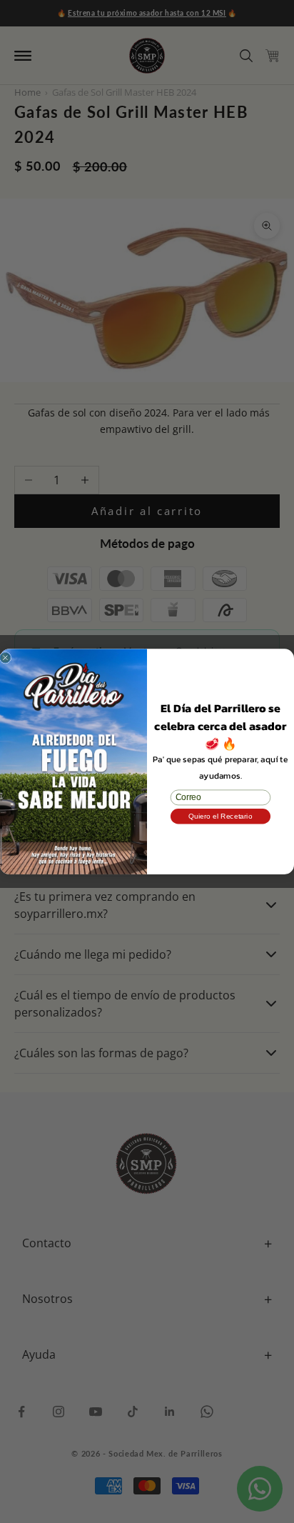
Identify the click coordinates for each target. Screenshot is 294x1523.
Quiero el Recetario (220, 816)
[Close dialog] (5, 657)
